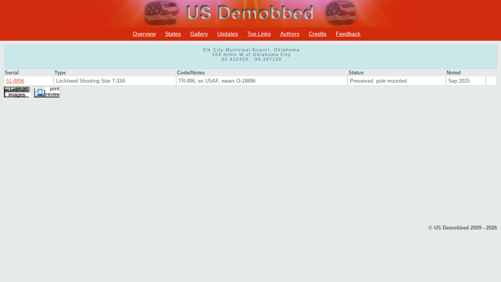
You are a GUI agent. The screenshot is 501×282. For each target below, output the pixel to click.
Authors (289, 34)
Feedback (348, 34)
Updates (227, 34)
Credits (317, 34)
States (173, 34)
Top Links (259, 34)
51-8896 (15, 81)
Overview (144, 34)
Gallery (199, 34)
